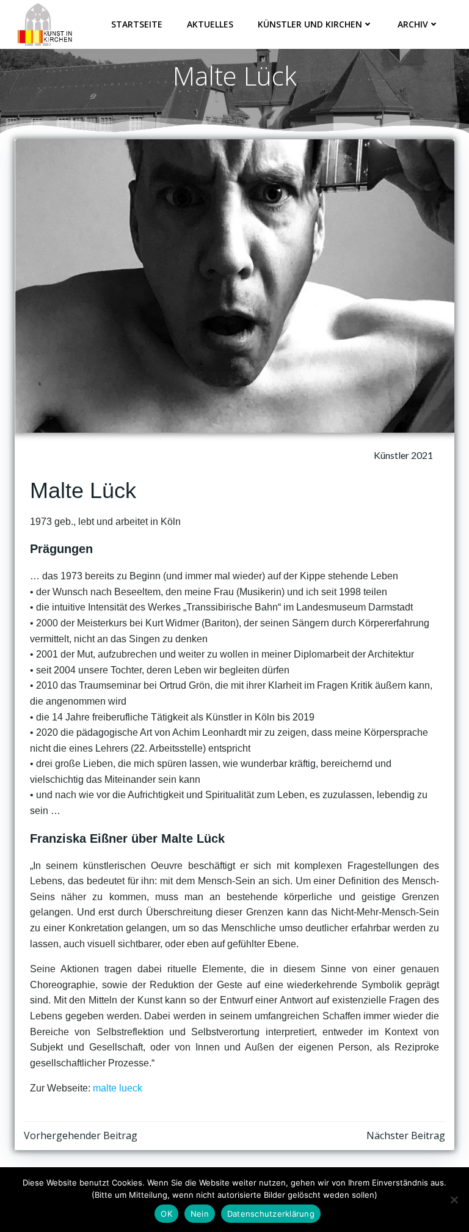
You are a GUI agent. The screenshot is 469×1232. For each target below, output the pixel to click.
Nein (200, 1214)
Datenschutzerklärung (270, 1214)
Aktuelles (210, 24)
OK (166, 1214)
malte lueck (117, 1088)
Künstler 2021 (403, 455)
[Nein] (454, 1200)
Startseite (136, 24)
